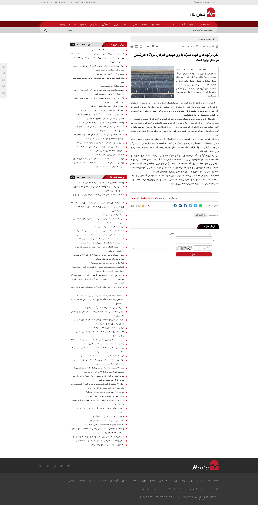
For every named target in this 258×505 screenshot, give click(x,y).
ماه (78, 44)
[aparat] (3, 93)
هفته (83, 44)
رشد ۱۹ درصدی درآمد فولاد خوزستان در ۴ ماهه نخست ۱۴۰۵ (193, 30)
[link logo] (200, 12)
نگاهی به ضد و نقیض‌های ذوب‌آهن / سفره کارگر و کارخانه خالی (100, 440)
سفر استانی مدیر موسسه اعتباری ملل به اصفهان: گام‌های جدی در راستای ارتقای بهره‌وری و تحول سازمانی (99, 321)
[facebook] (185, 205)
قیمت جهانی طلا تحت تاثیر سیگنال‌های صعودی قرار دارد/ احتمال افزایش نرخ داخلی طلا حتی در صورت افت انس (99, 116)
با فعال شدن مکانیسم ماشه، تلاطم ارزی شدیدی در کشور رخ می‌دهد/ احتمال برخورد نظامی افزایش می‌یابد (98, 269)
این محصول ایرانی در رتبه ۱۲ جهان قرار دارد (107, 50)
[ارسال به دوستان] (136, 46)
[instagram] (3, 79)
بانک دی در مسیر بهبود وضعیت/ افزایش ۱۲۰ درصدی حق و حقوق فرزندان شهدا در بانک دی (99, 100)
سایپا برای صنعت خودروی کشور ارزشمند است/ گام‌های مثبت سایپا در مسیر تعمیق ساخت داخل (97, 220)
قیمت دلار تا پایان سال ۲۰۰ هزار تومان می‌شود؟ (106, 420)
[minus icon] (148, 46)
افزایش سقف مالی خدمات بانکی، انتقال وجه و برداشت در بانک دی (98, 158)
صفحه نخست (204, 24)
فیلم (183, 24)
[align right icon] (152, 46)
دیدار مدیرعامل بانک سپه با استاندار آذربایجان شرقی (104, 307)
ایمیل (214, 240)
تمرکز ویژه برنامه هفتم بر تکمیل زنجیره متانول (106, 150)
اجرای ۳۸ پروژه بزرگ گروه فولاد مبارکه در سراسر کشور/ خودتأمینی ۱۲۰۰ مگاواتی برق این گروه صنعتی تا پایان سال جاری (97, 386)
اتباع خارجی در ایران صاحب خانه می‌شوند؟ (107, 263)
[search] (46, 30)
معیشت (72, 24)
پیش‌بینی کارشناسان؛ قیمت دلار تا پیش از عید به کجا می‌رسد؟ (100, 142)
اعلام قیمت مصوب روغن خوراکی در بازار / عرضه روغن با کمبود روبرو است (98, 80)
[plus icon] (157, 46)
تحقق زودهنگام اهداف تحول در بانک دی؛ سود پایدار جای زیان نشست (100, 410)
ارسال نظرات (209, 226)
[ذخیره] (141, 46)
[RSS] (3, 67)
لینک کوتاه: (172, 198)
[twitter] (190, 205)
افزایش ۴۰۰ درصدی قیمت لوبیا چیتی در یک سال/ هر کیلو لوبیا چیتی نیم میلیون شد (97, 313)
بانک (175, 24)
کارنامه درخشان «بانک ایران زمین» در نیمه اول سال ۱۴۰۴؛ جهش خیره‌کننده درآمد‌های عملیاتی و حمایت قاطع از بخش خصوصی (100, 233)
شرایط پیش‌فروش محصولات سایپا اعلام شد (107, 106)
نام (215, 233)
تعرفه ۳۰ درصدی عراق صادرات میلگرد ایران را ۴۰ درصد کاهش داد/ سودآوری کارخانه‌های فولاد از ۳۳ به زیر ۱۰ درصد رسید (98, 136)
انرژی (116, 24)
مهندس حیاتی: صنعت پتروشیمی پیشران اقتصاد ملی (103, 396)
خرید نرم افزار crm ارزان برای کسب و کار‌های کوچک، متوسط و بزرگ (98, 436)
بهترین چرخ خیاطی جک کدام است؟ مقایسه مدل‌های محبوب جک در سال (97, 289)
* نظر (172, 233)
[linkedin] (180, 205)
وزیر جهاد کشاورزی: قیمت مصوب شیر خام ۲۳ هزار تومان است (100, 122)
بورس (135, 24)
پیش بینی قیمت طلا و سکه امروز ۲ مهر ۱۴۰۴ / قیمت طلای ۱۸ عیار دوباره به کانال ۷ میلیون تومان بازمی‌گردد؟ (98, 92)
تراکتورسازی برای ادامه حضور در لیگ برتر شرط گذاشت (103, 424)
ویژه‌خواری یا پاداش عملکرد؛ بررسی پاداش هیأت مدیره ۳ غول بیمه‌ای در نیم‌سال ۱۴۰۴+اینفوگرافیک (97, 430)
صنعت (125, 24)
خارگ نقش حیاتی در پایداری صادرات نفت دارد (106, 154)
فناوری (83, 24)
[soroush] (175, 205)
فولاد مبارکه (200, 215)
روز (89, 44)
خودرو (144, 24)
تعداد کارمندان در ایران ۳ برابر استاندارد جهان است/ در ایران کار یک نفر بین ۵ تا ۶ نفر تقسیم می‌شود (98, 128)
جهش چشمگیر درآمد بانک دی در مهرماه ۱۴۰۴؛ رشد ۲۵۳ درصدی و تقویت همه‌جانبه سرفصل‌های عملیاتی (99, 164)
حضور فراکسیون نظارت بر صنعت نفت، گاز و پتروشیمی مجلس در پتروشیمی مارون (99, 333)
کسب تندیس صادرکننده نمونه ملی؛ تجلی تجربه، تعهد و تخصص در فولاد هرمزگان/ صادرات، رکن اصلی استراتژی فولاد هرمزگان (98, 241)
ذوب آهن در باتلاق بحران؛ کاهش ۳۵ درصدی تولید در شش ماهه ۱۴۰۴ (97, 339)
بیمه (167, 24)
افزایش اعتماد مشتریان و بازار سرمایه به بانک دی (105, 327)
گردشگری (105, 24)
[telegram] (3, 73)
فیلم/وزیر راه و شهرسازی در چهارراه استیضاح (107, 444)
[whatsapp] (200, 205)
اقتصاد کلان (156, 24)
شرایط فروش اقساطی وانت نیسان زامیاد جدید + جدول (102, 110)
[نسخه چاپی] (131, 46)
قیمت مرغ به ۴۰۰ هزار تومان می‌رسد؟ (110, 74)
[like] (149, 205)
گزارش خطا (136, 206)
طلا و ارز (93, 24)
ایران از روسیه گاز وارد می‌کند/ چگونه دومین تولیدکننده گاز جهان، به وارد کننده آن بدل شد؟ (98, 249)
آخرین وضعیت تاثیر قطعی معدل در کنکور (108, 416)
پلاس (62, 24)
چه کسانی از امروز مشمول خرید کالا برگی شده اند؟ (105, 392)
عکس (191, 24)
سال (72, 44)
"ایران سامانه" (201, 500)
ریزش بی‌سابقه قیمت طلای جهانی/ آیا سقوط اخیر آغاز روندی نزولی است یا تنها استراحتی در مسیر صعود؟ (98, 68)
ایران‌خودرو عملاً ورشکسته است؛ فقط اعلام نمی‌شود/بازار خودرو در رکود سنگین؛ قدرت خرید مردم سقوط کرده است (97, 350)
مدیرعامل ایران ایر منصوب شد (112, 86)
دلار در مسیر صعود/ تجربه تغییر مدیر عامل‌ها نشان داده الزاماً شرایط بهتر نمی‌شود (98, 402)
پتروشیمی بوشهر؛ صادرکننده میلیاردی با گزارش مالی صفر (103, 343)
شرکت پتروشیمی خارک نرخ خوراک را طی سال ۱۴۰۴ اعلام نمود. (100, 146)
